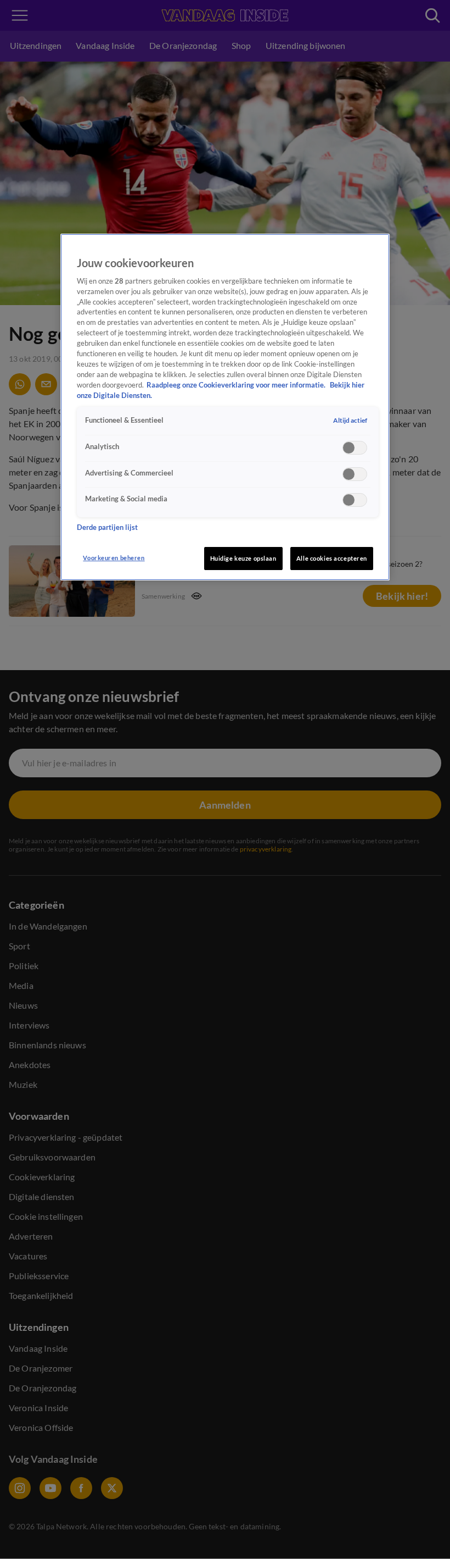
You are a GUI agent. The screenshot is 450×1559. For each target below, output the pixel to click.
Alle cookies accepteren (331, 558)
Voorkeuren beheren (113, 557)
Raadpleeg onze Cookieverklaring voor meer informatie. (237, 385)
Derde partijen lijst (107, 527)
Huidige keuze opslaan (243, 558)
